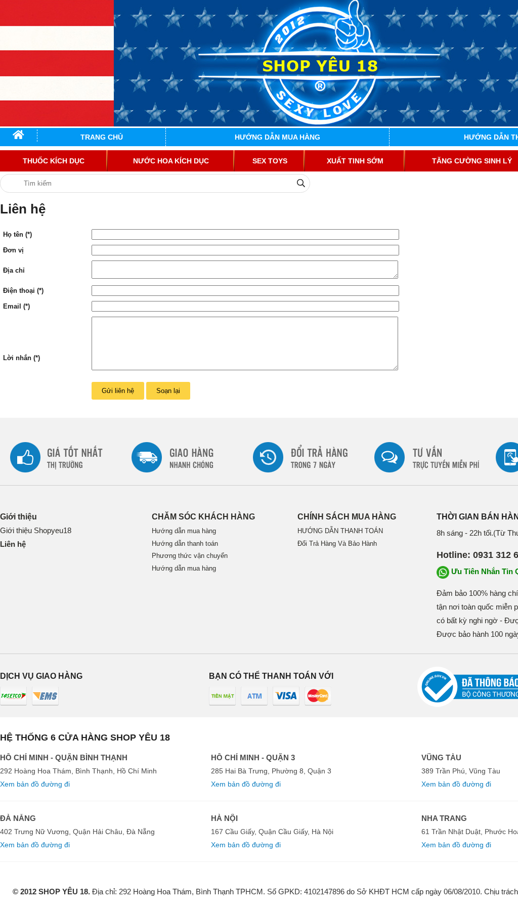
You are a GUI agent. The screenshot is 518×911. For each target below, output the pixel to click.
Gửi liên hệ (118, 391)
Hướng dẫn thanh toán (185, 543)
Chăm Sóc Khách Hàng (203, 516)
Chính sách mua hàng (346, 516)
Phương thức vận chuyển (190, 555)
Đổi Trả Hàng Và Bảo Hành (337, 543)
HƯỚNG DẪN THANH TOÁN (340, 531)
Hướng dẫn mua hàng (184, 531)
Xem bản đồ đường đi (35, 784)
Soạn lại (168, 391)
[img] (301, 183)
